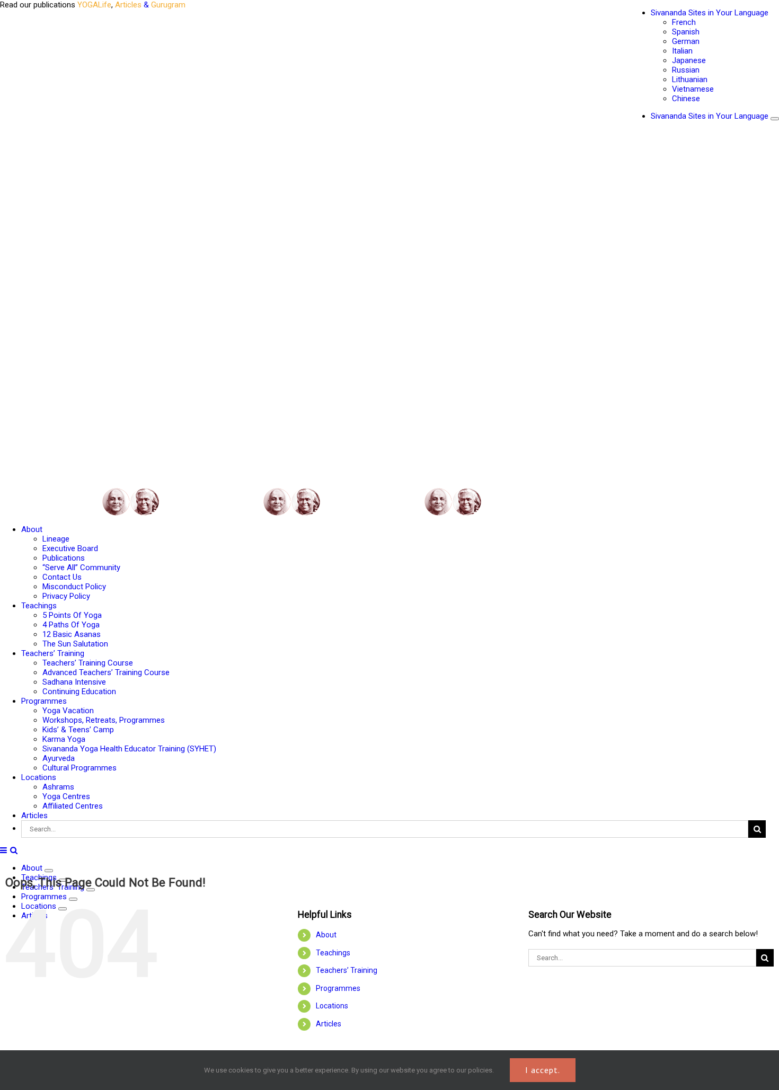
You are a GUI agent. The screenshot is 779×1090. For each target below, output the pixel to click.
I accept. (542, 1070)
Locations (332, 1006)
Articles (328, 1024)
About (326, 935)
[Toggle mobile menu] (4, 850)
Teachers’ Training (346, 970)
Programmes (338, 988)
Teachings (333, 953)
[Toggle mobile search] (13, 850)
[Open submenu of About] (49, 870)
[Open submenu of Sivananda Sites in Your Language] (775, 118)
